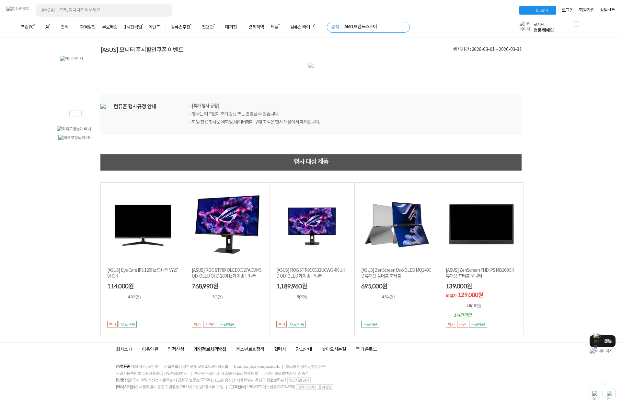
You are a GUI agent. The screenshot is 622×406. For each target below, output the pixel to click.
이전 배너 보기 (72, 113)
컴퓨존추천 (180, 27)
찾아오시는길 (334, 349)
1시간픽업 (133, 27)
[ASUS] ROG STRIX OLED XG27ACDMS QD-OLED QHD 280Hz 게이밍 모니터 (226, 273)
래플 (274, 27)
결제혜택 (256, 27)
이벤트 (154, 27)
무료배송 (110, 27)
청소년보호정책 (250, 349)
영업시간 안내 (299, 380)
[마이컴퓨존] (609, 29)
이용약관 (150, 349)
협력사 (280, 349)
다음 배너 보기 (79, 113)
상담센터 (608, 10)
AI (47, 27)
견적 (64, 27)
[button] (576, 24)
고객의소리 (306, 387)
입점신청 (176, 349)
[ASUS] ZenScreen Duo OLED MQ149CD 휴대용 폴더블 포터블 (396, 273)
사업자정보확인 (175, 373)
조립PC (27, 27)
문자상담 (324, 387)
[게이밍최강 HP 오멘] (603, 351)
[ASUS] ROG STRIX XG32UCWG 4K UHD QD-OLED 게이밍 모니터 (310, 273)
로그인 (567, 10)
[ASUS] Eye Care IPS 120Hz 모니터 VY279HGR (142, 273)
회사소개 (124, 349)
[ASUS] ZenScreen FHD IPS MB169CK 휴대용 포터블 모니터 (480, 273)
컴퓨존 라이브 (302, 27)
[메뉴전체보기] (10, 27)
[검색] (162, 10)
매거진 (231, 27)
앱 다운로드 (366, 349)
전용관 (207, 27)
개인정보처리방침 (210, 349)
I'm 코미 (542, 10)
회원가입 (586, 10)
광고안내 (304, 349)
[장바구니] (590, 29)
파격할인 (88, 27)
